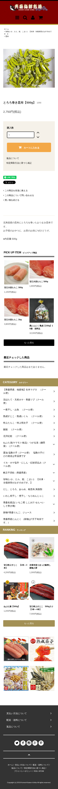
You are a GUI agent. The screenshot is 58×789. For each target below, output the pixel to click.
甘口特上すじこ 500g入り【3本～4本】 (41, 607)
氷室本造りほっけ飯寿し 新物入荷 (41, 566)
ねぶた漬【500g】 (12, 606)
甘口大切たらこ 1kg (13, 319)
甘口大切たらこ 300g (13, 287)
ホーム (6, 29)
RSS (35, 771)
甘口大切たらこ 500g (38, 281)
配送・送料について (41, 765)
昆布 (7, 36)
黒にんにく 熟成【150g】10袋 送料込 (41, 327)
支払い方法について (23, 765)
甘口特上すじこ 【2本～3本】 (15, 566)
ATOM (41, 771)
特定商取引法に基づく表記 (19, 163)
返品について (12, 158)
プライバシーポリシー (23, 771)
